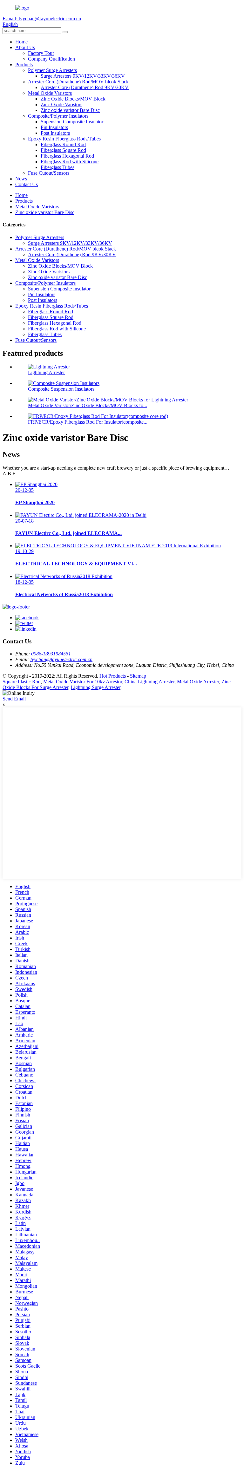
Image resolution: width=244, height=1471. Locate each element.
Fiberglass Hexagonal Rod (67, 156)
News (21, 178)
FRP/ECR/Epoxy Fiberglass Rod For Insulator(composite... (87, 422)
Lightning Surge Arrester (95, 687)
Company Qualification (51, 59)
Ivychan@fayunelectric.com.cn (61, 659)
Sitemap (138, 676)
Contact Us (26, 184)
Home (21, 41)
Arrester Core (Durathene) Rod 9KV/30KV (85, 87)
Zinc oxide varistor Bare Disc (70, 110)
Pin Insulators (54, 127)
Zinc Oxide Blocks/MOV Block (73, 98)
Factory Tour (41, 53)
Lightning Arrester (46, 372)
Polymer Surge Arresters (52, 70)
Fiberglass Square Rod (63, 150)
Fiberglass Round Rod (63, 144)
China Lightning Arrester (149, 681)
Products (24, 64)
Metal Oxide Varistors (50, 93)
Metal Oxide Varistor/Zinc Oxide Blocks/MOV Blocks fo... (87, 405)
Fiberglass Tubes (57, 167)
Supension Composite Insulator (72, 121)
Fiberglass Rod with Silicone (69, 161)
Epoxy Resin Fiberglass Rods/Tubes (64, 138)
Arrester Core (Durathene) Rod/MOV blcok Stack (78, 81)
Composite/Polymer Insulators (58, 116)
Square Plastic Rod (22, 681)
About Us (25, 47)
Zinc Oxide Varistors (61, 104)
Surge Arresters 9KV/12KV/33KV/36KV (83, 76)
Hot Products (112, 676)
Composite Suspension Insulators (61, 389)
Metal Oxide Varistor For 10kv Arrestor (82, 681)
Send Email (14, 698)
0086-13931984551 (51, 653)
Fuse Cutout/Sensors (48, 173)
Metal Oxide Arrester (198, 681)
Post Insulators (55, 133)
